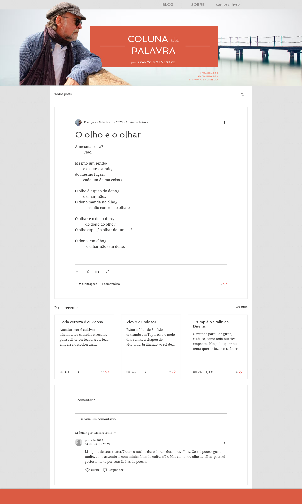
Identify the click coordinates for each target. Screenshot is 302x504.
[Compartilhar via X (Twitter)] (87, 271)
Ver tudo (241, 307)
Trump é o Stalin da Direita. (211, 324)
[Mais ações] (224, 122)
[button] (242, 94)
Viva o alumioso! (141, 322)
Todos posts (63, 94)
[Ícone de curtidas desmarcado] (87, 469)
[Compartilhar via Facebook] (77, 271)
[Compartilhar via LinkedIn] (97, 271)
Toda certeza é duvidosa (81, 322)
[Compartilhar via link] (107, 271)
